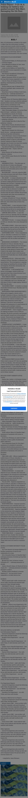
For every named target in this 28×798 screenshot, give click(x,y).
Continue (14, 408)
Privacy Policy (8, 397)
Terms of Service (21, 393)
